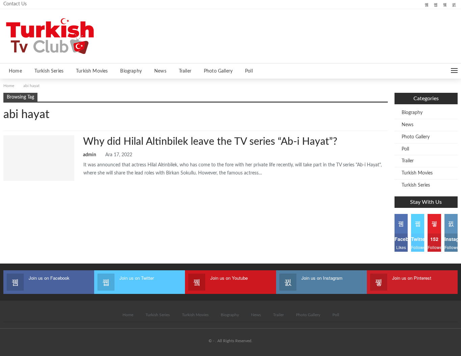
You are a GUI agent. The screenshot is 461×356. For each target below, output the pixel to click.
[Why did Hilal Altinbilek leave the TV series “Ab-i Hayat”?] (38, 158)
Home (15, 71)
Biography (131, 71)
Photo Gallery (218, 71)
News (160, 71)
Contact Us (15, 4)
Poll (249, 71)
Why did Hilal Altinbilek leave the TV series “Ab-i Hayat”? (210, 142)
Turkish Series (48, 71)
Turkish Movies (92, 71)
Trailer (185, 71)
